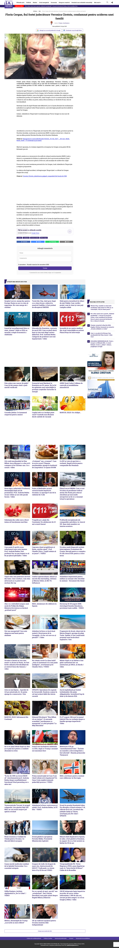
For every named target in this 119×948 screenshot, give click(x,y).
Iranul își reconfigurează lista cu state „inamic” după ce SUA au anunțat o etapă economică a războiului (16, 331)
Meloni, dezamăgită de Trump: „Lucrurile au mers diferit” (16, 921)
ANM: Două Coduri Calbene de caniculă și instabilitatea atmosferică (71, 385)
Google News (35, 233)
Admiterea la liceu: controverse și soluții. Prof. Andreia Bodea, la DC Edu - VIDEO (45, 807)
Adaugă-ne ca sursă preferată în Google (49, 30)
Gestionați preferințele (60, 938)
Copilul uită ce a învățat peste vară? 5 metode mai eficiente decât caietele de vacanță (43, 414)
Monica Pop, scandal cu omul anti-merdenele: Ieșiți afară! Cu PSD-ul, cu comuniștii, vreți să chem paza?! (102, 307)
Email (67, 241)
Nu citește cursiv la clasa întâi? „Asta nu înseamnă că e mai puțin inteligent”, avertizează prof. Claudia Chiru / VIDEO (45, 663)
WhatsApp (53, 241)
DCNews (8, 4)
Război (35, 2)
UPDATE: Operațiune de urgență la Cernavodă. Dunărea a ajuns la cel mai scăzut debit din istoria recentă (44, 693)
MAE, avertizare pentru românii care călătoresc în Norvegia (72, 777)
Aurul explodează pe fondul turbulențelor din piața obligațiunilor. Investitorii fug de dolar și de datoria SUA (72, 693)
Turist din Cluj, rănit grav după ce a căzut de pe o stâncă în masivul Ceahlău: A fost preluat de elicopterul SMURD (44, 304)
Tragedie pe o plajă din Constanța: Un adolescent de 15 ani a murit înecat (44, 522)
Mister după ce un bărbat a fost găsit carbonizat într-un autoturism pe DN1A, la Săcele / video (72, 663)
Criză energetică (44, 2)
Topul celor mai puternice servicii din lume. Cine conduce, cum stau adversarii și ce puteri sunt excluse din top (17, 579)
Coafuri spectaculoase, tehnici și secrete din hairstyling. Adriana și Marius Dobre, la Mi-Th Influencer (44, 579)
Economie (54, 2)
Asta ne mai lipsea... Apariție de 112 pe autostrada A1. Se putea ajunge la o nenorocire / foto (16, 692)
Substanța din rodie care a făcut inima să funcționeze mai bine (16, 521)
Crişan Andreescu (63, 23)
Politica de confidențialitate (34, 938)
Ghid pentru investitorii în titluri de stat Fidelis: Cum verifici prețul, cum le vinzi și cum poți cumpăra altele (72, 304)
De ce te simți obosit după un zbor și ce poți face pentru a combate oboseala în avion (17, 748)
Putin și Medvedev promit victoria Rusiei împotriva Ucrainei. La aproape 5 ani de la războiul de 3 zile (44, 491)
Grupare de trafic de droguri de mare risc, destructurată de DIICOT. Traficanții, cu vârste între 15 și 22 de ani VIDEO (43, 867)
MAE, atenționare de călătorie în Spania (44, 605)
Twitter (39, 241)
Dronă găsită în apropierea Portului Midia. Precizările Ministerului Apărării (42, 839)
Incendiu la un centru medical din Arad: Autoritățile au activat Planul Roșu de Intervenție (72, 330)
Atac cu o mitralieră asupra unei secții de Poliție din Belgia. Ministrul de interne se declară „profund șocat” (16, 607)
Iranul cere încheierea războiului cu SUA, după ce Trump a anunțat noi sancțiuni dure (45, 748)
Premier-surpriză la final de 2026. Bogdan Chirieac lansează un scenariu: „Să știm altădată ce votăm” (102, 327)
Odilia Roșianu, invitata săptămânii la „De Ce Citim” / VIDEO (15, 893)
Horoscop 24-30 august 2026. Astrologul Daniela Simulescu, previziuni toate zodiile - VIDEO (72, 606)
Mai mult (97, 2)
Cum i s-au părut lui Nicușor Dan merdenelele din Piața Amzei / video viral (101, 335)
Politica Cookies (48, 938)
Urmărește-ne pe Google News (74, 30)
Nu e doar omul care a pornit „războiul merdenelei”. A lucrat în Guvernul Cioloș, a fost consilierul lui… (51, 6)
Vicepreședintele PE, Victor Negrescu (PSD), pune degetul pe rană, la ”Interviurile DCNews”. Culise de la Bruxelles (72, 867)
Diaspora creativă (64, 2)
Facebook (24, 241)
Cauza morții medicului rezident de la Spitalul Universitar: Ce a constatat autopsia (16, 866)
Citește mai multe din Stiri (45, 931)
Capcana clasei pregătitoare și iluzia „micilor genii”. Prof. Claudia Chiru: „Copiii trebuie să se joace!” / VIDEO (44, 550)
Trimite (45, 268)
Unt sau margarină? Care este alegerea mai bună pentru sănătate (15, 633)
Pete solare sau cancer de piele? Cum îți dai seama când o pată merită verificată (16, 385)
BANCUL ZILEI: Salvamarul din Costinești (16, 718)
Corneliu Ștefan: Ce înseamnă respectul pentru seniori (15, 413)
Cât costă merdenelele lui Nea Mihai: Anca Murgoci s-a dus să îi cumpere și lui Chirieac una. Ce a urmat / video (17, 464)
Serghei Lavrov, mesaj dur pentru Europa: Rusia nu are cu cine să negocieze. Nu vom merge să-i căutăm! (17, 304)
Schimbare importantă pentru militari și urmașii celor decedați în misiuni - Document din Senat (72, 578)
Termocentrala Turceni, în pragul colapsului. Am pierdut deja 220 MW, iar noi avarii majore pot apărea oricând (17, 808)
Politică (28, 2)
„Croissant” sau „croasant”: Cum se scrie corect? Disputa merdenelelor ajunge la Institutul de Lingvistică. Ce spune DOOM (44, 464)
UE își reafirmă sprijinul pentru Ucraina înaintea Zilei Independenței (44, 922)
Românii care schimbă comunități (82, 2)
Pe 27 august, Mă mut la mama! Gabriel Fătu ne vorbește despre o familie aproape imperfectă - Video (72, 720)
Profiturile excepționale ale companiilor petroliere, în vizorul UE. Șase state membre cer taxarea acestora (72, 523)
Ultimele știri (20, 2)
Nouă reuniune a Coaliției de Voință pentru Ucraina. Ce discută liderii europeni (15, 839)
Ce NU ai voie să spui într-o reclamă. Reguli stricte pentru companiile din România (71, 463)
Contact (71, 938)
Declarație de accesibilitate (83, 938)
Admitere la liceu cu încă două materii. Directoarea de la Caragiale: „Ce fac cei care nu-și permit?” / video (44, 634)
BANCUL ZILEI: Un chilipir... (70, 412)
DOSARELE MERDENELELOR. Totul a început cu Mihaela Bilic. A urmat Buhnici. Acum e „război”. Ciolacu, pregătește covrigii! (102, 343)
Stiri (40, 11)
